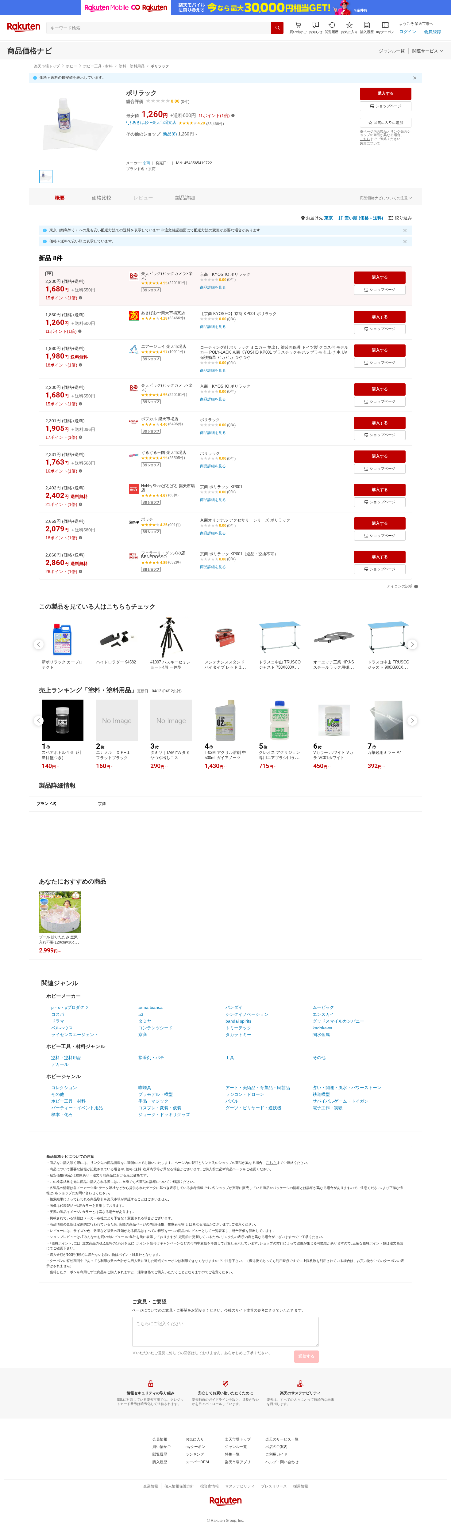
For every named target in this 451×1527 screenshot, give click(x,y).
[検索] (277, 28)
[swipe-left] (39, 644)
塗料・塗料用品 (132, 66)
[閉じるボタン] (416, 78)
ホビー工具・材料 (98, 66)
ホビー (71, 66)
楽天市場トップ (47, 66)
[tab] (60, 198)
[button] (315, 27)
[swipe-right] (412, 644)
